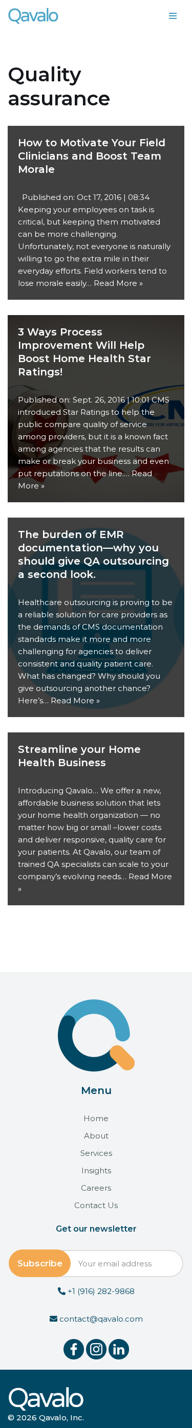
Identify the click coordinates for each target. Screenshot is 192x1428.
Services (96, 1153)
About (96, 1136)
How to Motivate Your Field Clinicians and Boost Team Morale (91, 156)
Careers (96, 1188)
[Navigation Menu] (172, 16)
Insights (96, 1170)
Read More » (118, 283)
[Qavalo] (33, 16)
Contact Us (96, 1205)
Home (96, 1118)
